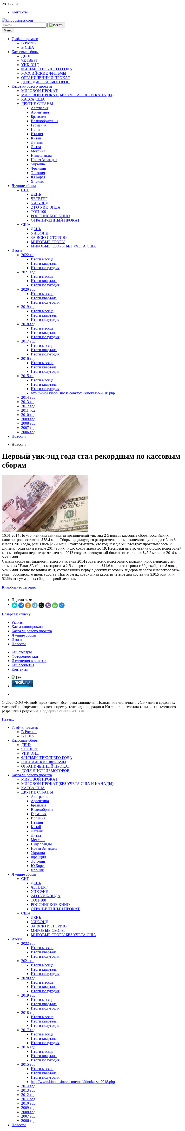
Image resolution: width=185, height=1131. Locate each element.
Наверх (8, 719)
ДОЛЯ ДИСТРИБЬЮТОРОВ (45, 82)
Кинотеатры (22, 652)
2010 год (28, 415)
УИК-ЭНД (30, 65)
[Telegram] (35, 605)
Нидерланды (41, 155)
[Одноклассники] (28, 605)
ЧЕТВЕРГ (29, 60)
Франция (38, 168)
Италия (37, 134)
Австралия (39, 108)
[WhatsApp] (55, 605)
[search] (56, 25)
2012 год (28, 406)
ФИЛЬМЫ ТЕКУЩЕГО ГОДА (46, 69)
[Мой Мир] (62, 605)
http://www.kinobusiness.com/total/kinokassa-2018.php (73, 393)
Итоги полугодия (45, 268)
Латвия (37, 142)
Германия (38, 125)
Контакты (20, 12)
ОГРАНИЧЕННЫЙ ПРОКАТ (45, 78)
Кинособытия (23, 665)
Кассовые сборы (25, 52)
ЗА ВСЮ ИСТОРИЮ (48, 237)
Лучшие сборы (24, 186)
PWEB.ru (76, 711)
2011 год (28, 410)
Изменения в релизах (29, 661)
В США (27, 47)
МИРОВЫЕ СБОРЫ (48, 242)
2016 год (28, 358)
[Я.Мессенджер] (14, 605)
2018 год (28, 324)
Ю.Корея (38, 177)
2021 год (28, 272)
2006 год (28, 432)
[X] (41, 605)
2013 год (28, 402)
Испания (38, 129)
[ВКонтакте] (21, 605)
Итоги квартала (44, 263)
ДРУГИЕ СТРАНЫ (37, 104)
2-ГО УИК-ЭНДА (45, 207)
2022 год (28, 255)
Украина (38, 164)
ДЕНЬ (26, 56)
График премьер (25, 39)
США (26, 225)
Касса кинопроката (27, 627)
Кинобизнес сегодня (19, 587)
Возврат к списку (16, 614)
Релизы (18, 622)
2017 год (28, 341)
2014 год (28, 397)
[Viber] (48, 605)
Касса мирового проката (32, 86)
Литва (36, 147)
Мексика (38, 151)
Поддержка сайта (54, 711)
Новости (19, 436)
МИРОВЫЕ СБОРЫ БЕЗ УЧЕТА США (63, 246)
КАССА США (33, 99)
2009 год (28, 419)
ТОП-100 (38, 212)
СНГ (25, 190)
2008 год (28, 423)
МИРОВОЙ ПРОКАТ (39, 91)
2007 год (28, 428)
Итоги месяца (42, 259)
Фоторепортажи (25, 656)
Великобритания (44, 121)
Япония (37, 181)
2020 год (28, 289)
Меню (8, 30)
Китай (36, 138)
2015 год (28, 376)
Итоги (17, 250)
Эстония (38, 173)
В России (29, 43)
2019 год (28, 307)
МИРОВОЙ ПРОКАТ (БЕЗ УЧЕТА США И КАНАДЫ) (67, 95)
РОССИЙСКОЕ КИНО (50, 216)
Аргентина (40, 112)
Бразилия (38, 116)
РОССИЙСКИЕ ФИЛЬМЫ (43, 73)
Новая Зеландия (44, 160)
